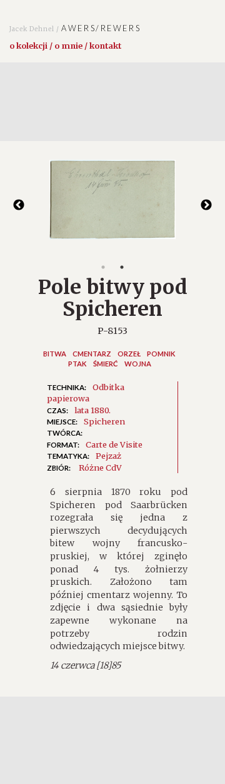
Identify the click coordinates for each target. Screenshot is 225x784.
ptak (77, 364)
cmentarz (91, 354)
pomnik (161, 354)
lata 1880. (92, 410)
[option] (112, 206)
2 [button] (122, 267)
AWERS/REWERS (75, 28)
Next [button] (206, 205)
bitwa (54, 354)
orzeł (129, 354)
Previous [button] (18, 205)
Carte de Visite (114, 444)
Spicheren (104, 421)
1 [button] (103, 267)
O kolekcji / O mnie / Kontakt (65, 46)
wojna (137, 364)
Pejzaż (108, 456)
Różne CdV (100, 468)
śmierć (105, 364)
